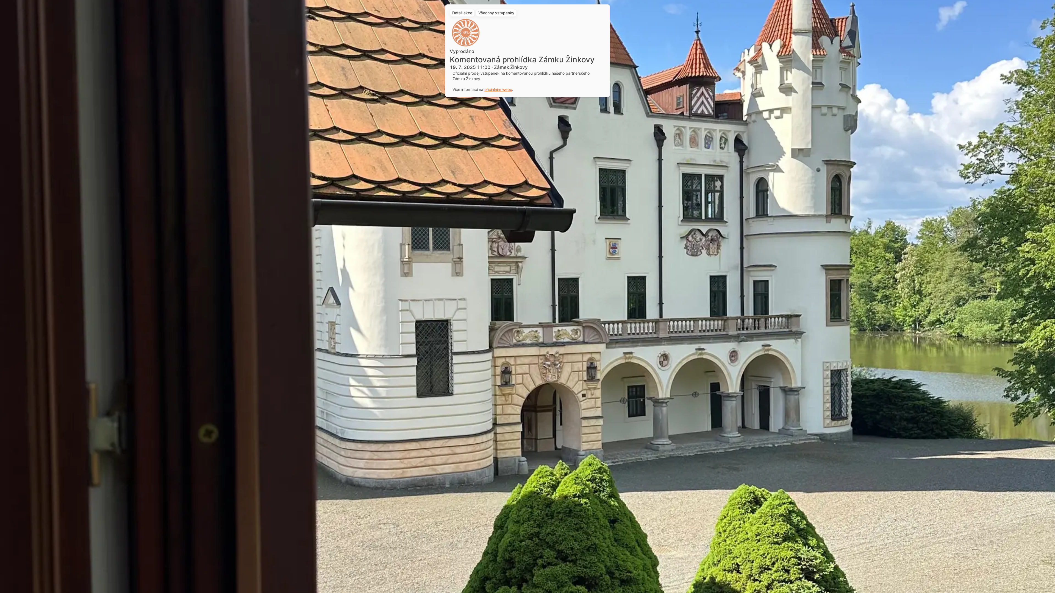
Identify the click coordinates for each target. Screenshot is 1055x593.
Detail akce (462, 12)
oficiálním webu (498, 89)
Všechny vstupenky (496, 12)
